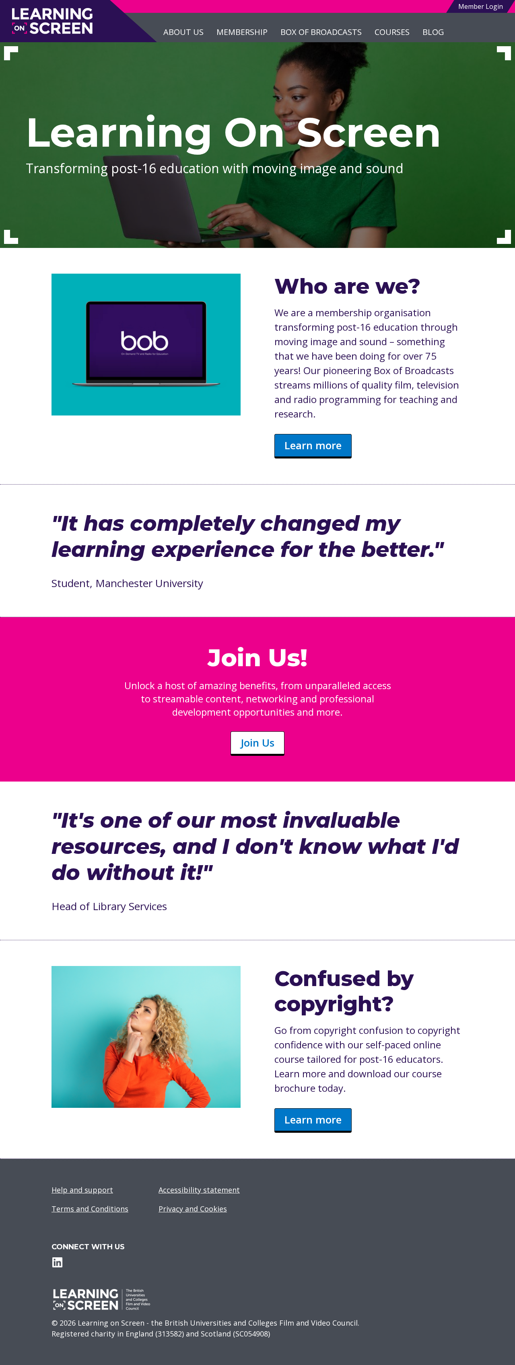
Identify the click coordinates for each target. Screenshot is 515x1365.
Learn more (313, 445)
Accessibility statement (199, 1190)
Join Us (257, 742)
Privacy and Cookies (193, 1209)
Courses (392, 32)
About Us (183, 32)
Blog (433, 32)
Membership (242, 32)
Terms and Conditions (90, 1209)
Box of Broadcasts (321, 32)
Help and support (82, 1190)
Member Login (480, 6)
